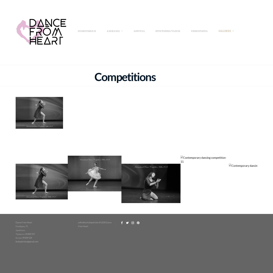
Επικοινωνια (199, 31)
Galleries (224, 31)
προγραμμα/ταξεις (167, 31)
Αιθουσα (139, 31)
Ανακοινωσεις (87, 31)
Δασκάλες (113, 31)
